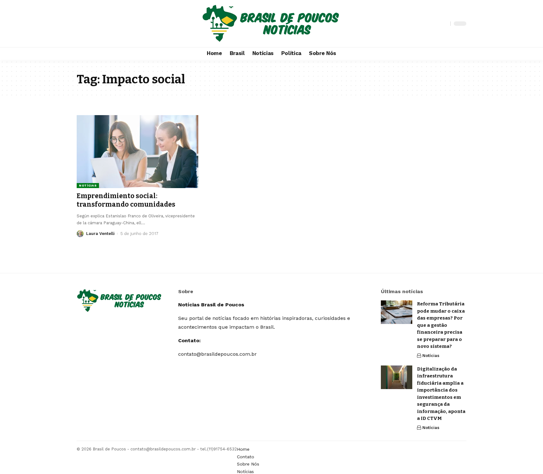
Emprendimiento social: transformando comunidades (126, 200)
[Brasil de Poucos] (271, 23)
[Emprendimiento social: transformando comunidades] (137, 151)
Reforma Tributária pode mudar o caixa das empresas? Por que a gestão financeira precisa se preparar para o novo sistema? (441, 325)
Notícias (88, 185)
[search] (444, 23)
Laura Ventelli (100, 233)
